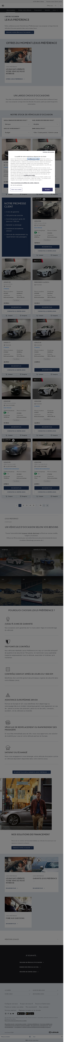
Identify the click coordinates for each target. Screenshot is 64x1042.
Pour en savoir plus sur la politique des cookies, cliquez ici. (25, 182)
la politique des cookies (33, 158)
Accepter (47, 189)
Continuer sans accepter (48, 152)
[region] (31, 172)
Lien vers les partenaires (16, 185)
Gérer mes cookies (16, 189)
